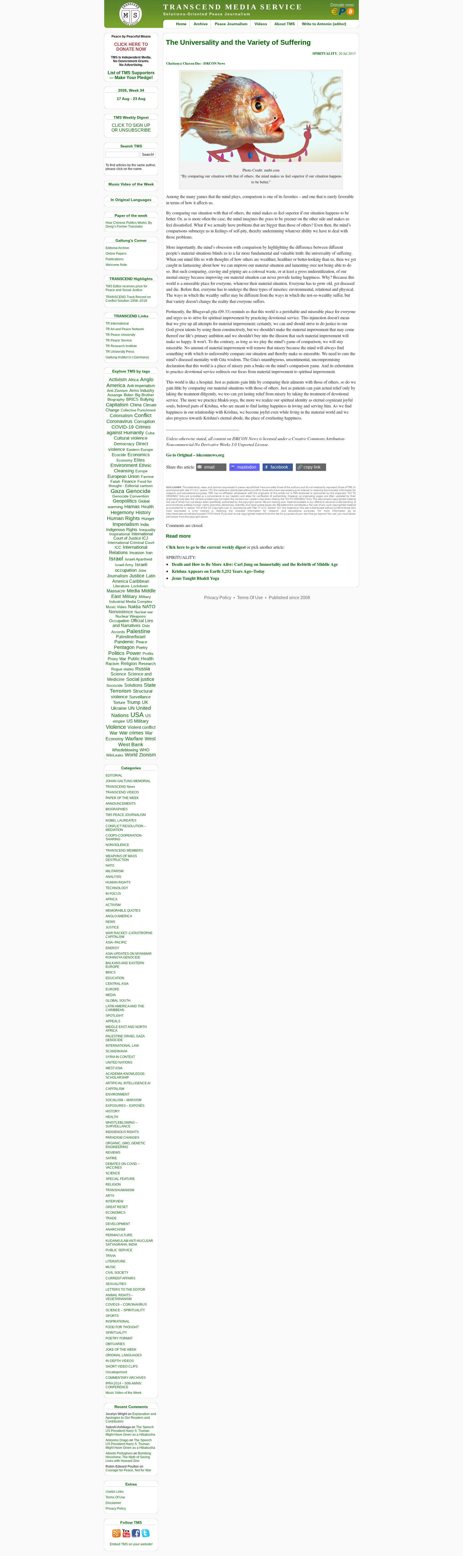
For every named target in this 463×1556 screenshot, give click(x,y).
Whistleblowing (125, 750)
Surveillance (140, 697)
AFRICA (111, 899)
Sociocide (114, 685)
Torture (119, 702)
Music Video (116, 607)
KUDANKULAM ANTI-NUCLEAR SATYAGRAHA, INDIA (129, 1242)
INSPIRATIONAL (118, 1321)
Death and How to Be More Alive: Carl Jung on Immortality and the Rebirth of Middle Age (255, 564)
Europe (141, 471)
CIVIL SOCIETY (117, 1273)
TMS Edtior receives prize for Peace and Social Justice (126, 288)
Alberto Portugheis (119, 1453)
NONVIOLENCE (117, 845)
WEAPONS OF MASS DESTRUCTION (121, 858)
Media (133, 590)
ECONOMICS (115, 1213)
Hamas (132, 506)
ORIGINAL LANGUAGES (124, 1355)
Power (133, 653)
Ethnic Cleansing (133, 468)
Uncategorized (116, 1372)
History (143, 512)
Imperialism (126, 524)
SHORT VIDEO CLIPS (122, 1366)
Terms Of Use (115, 1497)
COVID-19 (122, 427)
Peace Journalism (231, 24)
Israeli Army (124, 565)
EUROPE (112, 989)
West (150, 738)
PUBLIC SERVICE (119, 1250)
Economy (124, 460)
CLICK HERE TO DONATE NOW (131, 46)
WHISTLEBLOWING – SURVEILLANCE (121, 1124)
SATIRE (111, 1158)
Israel (116, 558)
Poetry (142, 647)
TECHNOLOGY (117, 888)
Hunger (147, 519)
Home (181, 24)
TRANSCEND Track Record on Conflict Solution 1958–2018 (128, 299)
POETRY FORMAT (119, 1338)
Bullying (147, 399)
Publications (115, 259)
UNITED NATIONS (119, 1062)
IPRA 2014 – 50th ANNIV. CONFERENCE (124, 1385)
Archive (201, 24)
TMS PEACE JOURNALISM (126, 815)
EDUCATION (115, 978)
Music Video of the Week (123, 1393)
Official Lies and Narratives (133, 623)
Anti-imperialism (141, 386)
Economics (139, 454)
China (135, 404)
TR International (117, 323)
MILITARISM (115, 871)
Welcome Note (116, 265)
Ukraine (118, 708)
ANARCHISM (115, 1229)
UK (145, 702)
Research (147, 664)
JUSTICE (112, 927)
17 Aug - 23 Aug (131, 98)
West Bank (130, 744)
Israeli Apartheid (138, 559)
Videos (261, 24)
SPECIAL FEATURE (120, 1179)
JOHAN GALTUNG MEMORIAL (128, 781)
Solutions (133, 685)
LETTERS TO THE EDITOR (125, 1289)
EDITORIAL (114, 775)
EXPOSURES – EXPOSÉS (125, 1106)
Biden (128, 395)
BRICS (132, 399)
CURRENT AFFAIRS (120, 1278)
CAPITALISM (115, 1089)
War (114, 733)
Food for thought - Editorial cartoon (131, 483)
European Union (123, 476)
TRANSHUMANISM (120, 1190)
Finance (129, 481)
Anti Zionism (117, 391)
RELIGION (113, 1184)
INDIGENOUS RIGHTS (122, 1132)
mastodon (246, 467)
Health (147, 506)
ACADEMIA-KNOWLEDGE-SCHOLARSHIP (125, 1075)
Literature (121, 586)
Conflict (142, 415)
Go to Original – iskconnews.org (195, 455)
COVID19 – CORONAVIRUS (126, 1304)
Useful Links (115, 1492)
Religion (129, 663)
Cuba (150, 433)
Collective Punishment (138, 410)
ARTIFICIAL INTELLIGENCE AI (128, 1083)
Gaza (117, 491)
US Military (137, 721)
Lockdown (139, 586)
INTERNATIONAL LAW (122, 1046)
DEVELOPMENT (118, 1224)
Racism (112, 663)
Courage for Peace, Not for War (128, 1470)
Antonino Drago (117, 1440)
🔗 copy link (308, 467)
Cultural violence (130, 438)
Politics (116, 653)
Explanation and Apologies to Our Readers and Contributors (131, 1417)
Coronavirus (119, 421)
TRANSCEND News (120, 787)
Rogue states (122, 669)
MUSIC (111, 1267)
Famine (147, 477)
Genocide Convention (130, 496)
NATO (148, 606)
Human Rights (123, 518)
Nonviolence (121, 612)
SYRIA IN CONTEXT (120, 1057)
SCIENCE (113, 1173)
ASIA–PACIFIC (116, 942)
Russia (142, 668)
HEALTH (112, 1117)
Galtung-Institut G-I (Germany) (127, 357)
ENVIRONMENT (117, 1094)
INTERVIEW (114, 1201)
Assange (114, 395)
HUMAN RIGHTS (118, 882)
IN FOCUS (113, 894)
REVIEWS (113, 1152)
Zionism (147, 754)
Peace (141, 642)
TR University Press (120, 352)
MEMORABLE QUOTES (123, 910)
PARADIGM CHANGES (122, 1137)
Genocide (138, 491)
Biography (116, 400)
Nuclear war (144, 612)
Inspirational (119, 534)
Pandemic (124, 641)
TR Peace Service (119, 340)
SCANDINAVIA (116, 1051)
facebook (279, 467)
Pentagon (124, 647)
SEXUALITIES (116, 1284)
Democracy (124, 443)
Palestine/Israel (130, 636)
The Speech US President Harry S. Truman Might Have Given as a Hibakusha (130, 1430)
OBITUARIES (115, 1344)
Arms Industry (141, 390)
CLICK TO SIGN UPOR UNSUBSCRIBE (131, 127)
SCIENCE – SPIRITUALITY (125, 1310)
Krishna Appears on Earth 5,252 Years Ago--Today (218, 571)
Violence (116, 727)
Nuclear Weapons (130, 616)
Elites (139, 460)
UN (131, 708)
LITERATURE (115, 1261)
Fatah (115, 482)
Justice (136, 575)
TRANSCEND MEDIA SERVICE (233, 7)
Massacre (116, 591)
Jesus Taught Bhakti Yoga (195, 578)
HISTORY (113, 1111)
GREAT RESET (117, 1207)
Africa (133, 379)
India (144, 524)
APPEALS (113, 1021)
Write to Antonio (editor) (324, 24)
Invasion (136, 553)
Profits (148, 654)
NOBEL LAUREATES (121, 820)
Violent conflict (141, 727)
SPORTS (112, 1316)
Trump (133, 702)
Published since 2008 (289, 597)
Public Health (141, 658)
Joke (142, 571)
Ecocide (119, 455)
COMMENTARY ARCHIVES (126, 1378)
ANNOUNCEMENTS (121, 803)
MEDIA (111, 995)
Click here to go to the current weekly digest (206, 547)
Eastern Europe (139, 450)
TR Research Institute (121, 346)
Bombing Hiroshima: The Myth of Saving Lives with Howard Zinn (128, 1457)
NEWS (110, 922)
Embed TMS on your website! (131, 1544)
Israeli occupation (131, 567)
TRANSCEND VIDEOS (122, 792)
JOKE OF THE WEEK (121, 1349)
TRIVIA (111, 1256)
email (209, 467)
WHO (145, 750)
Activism (118, 379)
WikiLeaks (114, 755)
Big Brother (144, 395)
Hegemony (122, 512)
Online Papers (116, 253)
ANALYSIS (113, 877)
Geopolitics (125, 501)
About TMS (284, 24)
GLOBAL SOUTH (118, 1000)
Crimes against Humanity (129, 429)
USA (137, 714)
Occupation (119, 620)
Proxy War (117, 658)
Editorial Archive (117, 248)
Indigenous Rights (121, 529)
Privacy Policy (116, 1508)
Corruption (144, 421)
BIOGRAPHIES (117, 809)
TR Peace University (120, 335)
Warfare (134, 738)
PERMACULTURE (119, 1235)
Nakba (134, 606)
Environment (123, 465)
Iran (149, 553)
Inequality (147, 530)
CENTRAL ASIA (117, 984)
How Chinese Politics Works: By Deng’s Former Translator (129, 224)
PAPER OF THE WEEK (122, 798)
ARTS (110, 1196)
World (131, 754)
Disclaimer (113, 1503)
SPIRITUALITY (116, 1333)
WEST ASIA (114, 1068)
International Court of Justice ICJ (133, 536)
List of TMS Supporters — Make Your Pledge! (131, 75)
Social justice (140, 679)
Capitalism (117, 404)
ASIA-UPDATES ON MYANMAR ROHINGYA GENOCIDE (129, 955)
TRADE (111, 1218)
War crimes (131, 733)
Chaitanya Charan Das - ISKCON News (195, 63)
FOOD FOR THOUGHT (122, 1327)
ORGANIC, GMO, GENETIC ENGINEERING (125, 1145)
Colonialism (121, 415)
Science (118, 674)
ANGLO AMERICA (119, 916)
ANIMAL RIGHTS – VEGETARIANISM (119, 1297)
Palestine (138, 631)
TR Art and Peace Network (125, 329)
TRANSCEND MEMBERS (124, 850)
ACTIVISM (113, 905)
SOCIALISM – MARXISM (123, 1100)
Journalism (117, 575)
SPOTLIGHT (115, 1015)
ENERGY (112, 948)
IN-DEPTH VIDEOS (120, 1361)
